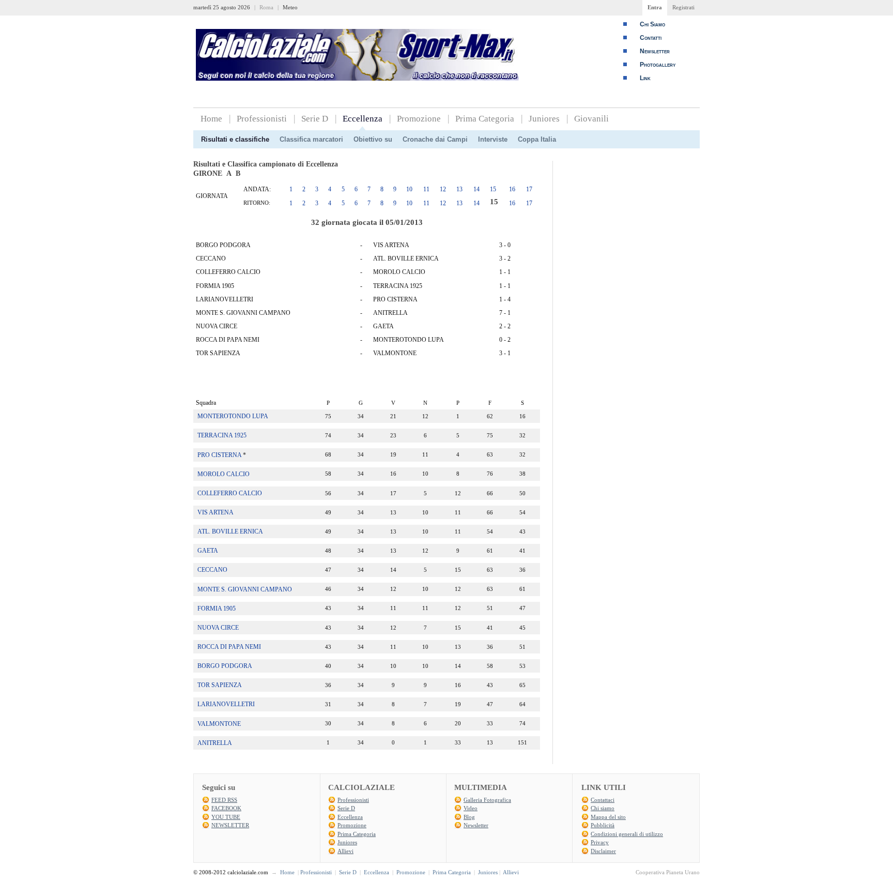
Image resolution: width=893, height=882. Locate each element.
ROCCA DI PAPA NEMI (229, 646)
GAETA (207, 550)
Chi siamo (602, 808)
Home (211, 119)
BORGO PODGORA (224, 666)
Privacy (600, 842)
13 (459, 189)
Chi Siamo (652, 24)
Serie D (314, 119)
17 (529, 189)
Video (471, 808)
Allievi (345, 851)
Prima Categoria (484, 119)
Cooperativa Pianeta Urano (668, 872)
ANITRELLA (214, 743)
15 (493, 189)
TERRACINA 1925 (222, 435)
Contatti (650, 37)
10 (409, 189)
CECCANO (212, 569)
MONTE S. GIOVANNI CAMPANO (244, 589)
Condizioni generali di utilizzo (627, 834)
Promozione (419, 119)
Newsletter (655, 51)
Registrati (683, 7)
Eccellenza (362, 119)
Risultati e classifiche (235, 139)
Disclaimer (603, 851)
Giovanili (591, 119)
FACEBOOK (226, 808)
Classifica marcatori (311, 139)
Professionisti (262, 119)
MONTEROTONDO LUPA (232, 416)
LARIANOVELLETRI (226, 704)
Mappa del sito (608, 817)
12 (443, 189)
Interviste (492, 139)
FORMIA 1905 (216, 608)
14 (476, 189)
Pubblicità (602, 825)
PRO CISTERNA (219, 455)
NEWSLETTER (230, 825)
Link (645, 78)
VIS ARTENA (215, 512)
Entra (655, 7)
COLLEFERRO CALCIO (229, 493)
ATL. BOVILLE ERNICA (230, 531)
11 (426, 189)
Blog (469, 817)
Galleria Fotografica (487, 800)
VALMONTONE (219, 723)
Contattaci (602, 800)
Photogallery (657, 64)
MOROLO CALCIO (223, 474)
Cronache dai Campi (435, 139)
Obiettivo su (372, 139)
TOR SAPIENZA (219, 685)
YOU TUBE (225, 817)
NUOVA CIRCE (218, 627)
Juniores (544, 119)
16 (512, 189)
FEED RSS (224, 800)
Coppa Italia (537, 139)
